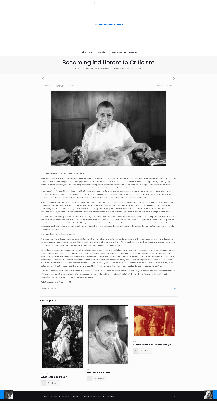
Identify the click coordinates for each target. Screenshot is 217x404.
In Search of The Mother (105, 396)
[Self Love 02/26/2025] (6, 394)
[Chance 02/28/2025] (210, 394)
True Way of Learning (99, 372)
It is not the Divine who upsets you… (153, 344)
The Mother (59, 85)
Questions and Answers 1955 (97, 68)
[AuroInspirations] (108, 24)
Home (77, 68)
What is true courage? (54, 376)
